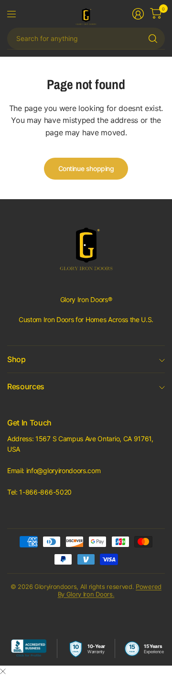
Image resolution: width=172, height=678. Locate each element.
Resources (25, 386)
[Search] (153, 39)
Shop (16, 359)
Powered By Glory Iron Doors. (109, 590)
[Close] (3, 671)
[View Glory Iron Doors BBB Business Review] (28, 648)
